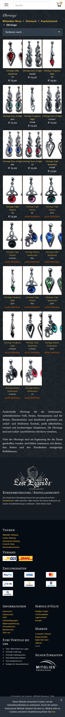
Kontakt (38, 620)
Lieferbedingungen (10, 620)
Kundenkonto (8, 501)
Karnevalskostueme (11, 547)
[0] (60, 5)
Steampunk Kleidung (11, 541)
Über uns (6, 633)
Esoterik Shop (8, 544)
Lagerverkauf (40, 617)
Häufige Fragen (41, 611)
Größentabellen (41, 614)
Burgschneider (41, 637)
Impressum (7, 611)
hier (53, 712)
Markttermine (8, 630)
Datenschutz (8, 614)
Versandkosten (9, 626)
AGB (5, 617)
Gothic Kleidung (9, 538)
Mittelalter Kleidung (10, 535)
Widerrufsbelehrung (11, 624)
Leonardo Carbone (43, 634)
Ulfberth (38, 643)
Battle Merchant (41, 640)
